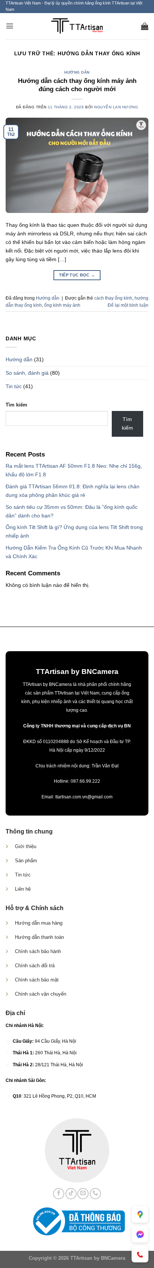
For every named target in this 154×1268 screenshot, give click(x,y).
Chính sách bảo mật (37, 980)
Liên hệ (23, 889)
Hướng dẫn (77, 72)
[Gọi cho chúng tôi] (95, 1193)
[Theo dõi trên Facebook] (58, 1193)
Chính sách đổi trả (35, 965)
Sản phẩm (26, 860)
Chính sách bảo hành (38, 951)
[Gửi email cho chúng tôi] (83, 1193)
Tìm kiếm (16, 405)
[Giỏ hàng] (144, 26)
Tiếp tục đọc (77, 275)
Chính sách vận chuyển (40, 994)
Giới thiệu (25, 846)
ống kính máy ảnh (62, 305)
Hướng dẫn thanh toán (39, 937)
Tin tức (14, 386)
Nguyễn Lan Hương (116, 107)
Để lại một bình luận (128, 305)
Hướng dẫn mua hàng (38, 923)
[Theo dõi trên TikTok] (71, 1193)
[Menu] (10, 25)
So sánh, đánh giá (27, 373)
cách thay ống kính (113, 298)
